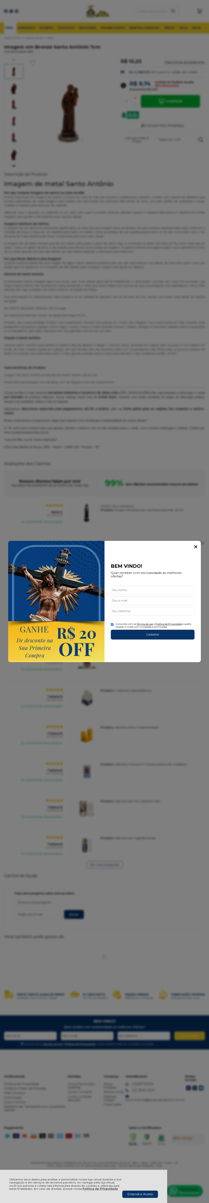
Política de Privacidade (100, 1188)
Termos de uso (145, 623)
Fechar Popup (196, 547)
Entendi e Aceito (140, 1194)
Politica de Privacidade (169, 623)
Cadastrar (152, 634)
